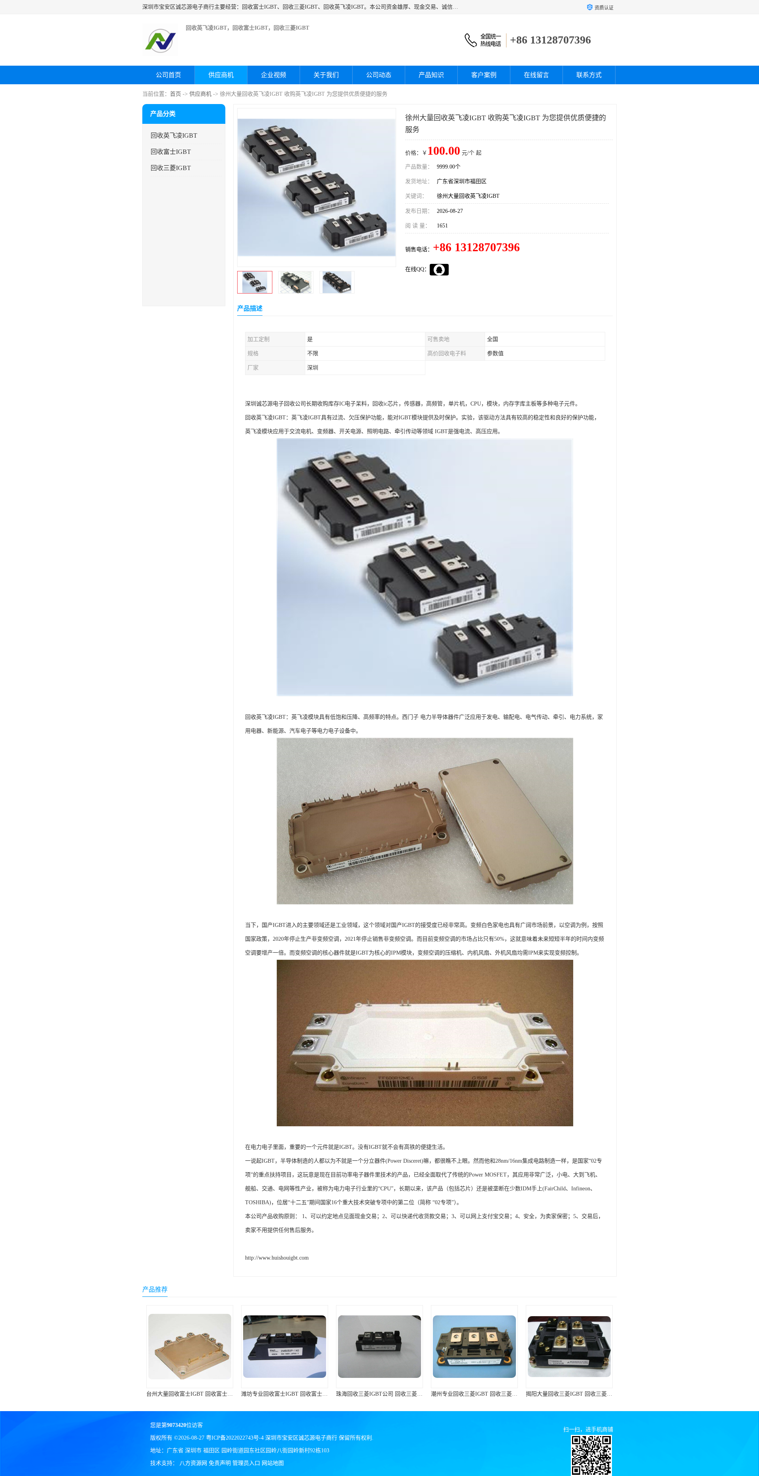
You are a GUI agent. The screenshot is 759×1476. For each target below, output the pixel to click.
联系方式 (589, 75)
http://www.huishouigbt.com (277, 1258)
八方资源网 (193, 1463)
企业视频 (273, 75)
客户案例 (484, 75)
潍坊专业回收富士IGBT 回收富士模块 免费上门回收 (209, 1394)
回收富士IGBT (171, 151)
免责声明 (220, 1463)
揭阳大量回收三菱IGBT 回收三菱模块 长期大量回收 (494, 1394)
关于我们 (326, 75)
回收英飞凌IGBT (174, 135)
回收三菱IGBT (171, 168)
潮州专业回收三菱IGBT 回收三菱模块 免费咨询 (394, 1394)
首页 (175, 94)
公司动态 (378, 75)
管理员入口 (246, 1463)
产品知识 (431, 75)
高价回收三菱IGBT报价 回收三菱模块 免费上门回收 (589, 1394)
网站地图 (273, 1463)
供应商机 (221, 75)
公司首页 (168, 75)
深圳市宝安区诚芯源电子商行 (301, 1438)
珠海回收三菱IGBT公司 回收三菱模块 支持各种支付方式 (310, 1394)
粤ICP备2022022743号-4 (235, 1438)
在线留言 (536, 75)
